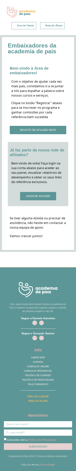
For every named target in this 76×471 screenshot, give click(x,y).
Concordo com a (32, 439)
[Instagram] (41, 323)
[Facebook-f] (34, 323)
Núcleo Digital (47, 464)
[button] (64, 12)
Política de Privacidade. (42, 439)
